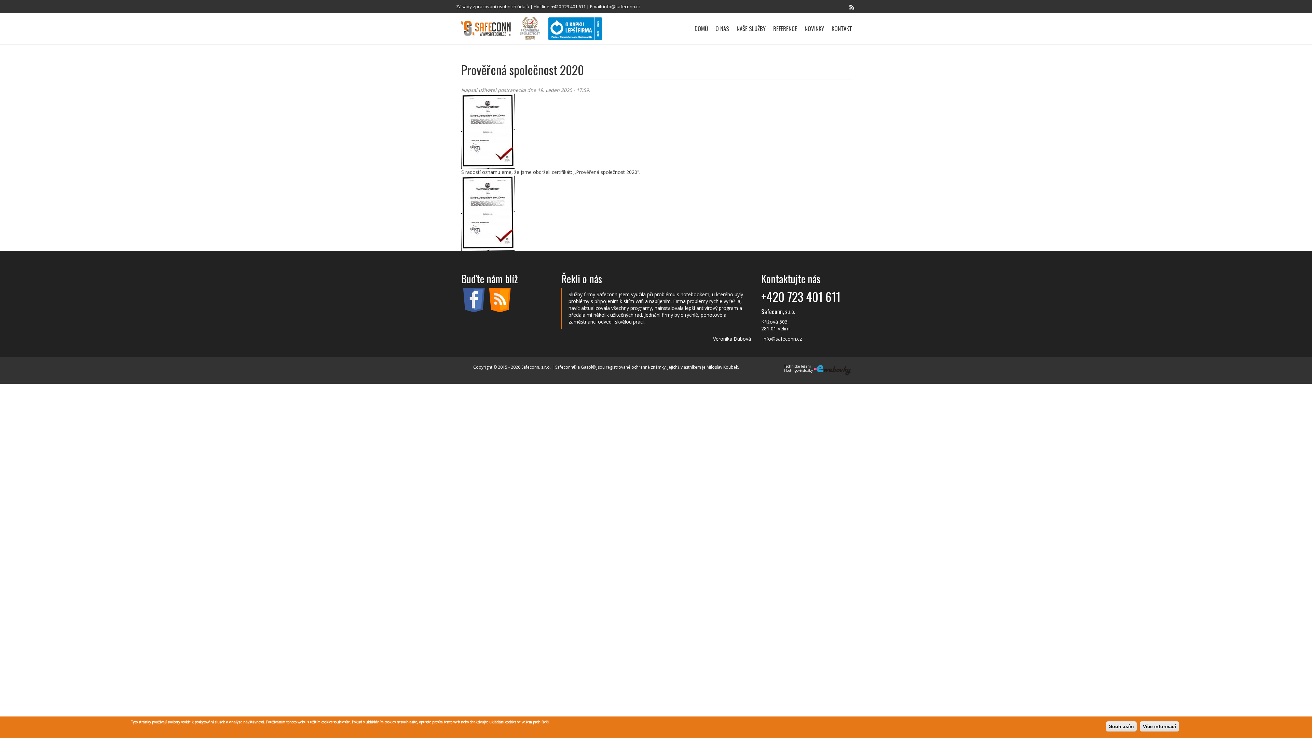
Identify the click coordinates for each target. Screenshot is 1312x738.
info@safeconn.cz (622, 6)
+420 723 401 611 (568, 6)
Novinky (814, 28)
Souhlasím (1121, 726)
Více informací (1159, 726)
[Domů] (488, 28)
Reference (785, 28)
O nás (722, 28)
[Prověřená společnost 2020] (656, 131)
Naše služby (751, 28)
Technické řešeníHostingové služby (798, 368)
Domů (701, 28)
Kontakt (842, 28)
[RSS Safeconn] (851, 7)
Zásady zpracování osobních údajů (492, 6)
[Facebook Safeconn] (842, 7)
